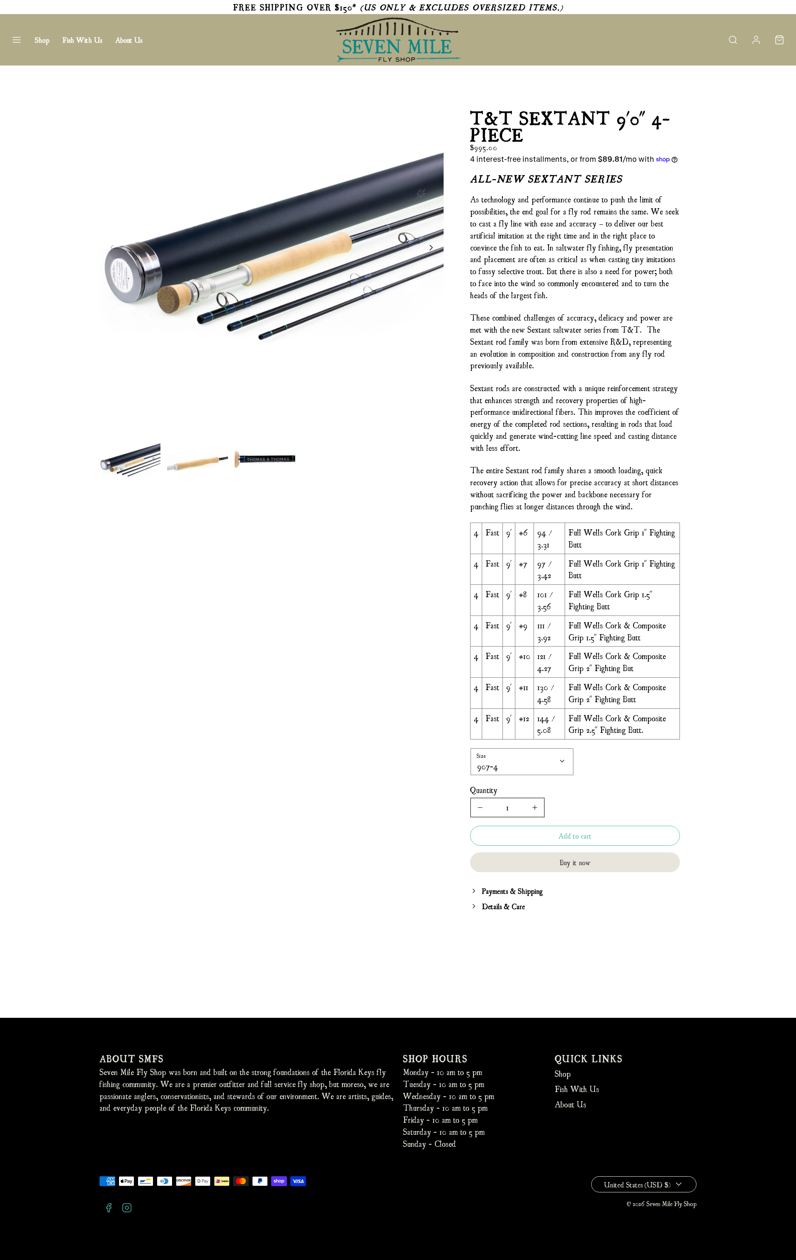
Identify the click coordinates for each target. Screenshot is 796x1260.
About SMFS (132, 1058)
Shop (42, 39)
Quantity (484, 789)
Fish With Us (82, 39)
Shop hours (435, 1058)
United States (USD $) (637, 1184)
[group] (130, 460)
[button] (17, 40)
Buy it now (575, 862)
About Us (128, 39)
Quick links (589, 1058)
